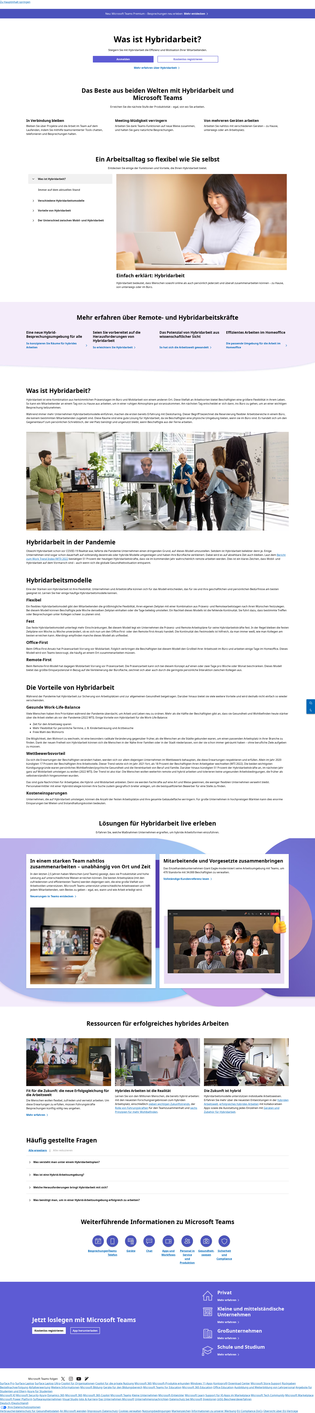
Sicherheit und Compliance (224, 1255)
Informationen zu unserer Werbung (213, 1411)
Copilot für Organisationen (78, 1383)
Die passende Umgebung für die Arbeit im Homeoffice (253, 345)
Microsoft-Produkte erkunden (171, 1383)
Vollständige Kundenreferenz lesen (186, 879)
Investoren (209, 1399)
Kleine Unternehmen (145, 1395)
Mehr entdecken (194, 13)
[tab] (59, 189)
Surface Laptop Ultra (48, 1383)
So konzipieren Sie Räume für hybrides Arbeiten (51, 345)
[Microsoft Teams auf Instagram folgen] (71, 1378)
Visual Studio (70, 1399)
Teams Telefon (112, 1253)
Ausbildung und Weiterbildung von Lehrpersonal (264, 1387)
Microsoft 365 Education (197, 1387)
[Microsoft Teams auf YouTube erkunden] (78, 1378)
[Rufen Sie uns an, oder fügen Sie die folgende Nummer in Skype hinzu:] (311, 710)
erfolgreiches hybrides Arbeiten (239, 1104)
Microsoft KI (7, 1395)
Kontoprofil (220, 1383)
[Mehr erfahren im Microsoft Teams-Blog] (86, 1378)
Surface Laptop (24, 1383)
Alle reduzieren (63, 1150)
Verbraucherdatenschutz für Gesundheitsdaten (29, 1411)
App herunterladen (85, 1330)
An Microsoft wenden (73, 1411)
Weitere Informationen (65, 1387)
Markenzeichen (181, 1411)
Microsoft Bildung (91, 1387)
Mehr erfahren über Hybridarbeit (155, 68)
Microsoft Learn (195, 1395)
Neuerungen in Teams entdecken (52, 896)
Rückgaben (289, 1383)
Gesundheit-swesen (206, 1253)
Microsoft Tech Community (267, 1395)
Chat (149, 1251)
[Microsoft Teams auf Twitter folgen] (63, 1378)
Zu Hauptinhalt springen (15, 2)
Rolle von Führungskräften (131, 1108)
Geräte (130, 1251)
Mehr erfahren (35, 1115)
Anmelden (123, 59)
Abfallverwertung (39, 1387)
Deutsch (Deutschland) (14, 1403)
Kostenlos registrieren (187, 59)
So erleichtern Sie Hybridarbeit (113, 347)
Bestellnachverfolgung (14, 1387)
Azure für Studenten (39, 1391)
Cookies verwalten (130, 1411)
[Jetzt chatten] (311, 703)
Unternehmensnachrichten (152, 1399)
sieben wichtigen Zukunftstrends (169, 1104)
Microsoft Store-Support (266, 1383)
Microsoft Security (27, 1395)
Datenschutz (110, 1411)
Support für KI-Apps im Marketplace (227, 1395)
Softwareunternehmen (47, 1399)
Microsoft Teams (120, 1395)
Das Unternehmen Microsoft (116, 1399)
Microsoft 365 (143, 1383)
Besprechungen (98, 1251)
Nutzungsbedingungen (156, 1411)
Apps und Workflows (168, 1253)
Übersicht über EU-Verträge (280, 1411)
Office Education (223, 1387)
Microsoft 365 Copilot (96, 1395)
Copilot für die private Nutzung (114, 1383)
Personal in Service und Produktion (187, 1256)
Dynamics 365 (55, 1395)
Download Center (239, 1383)
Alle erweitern (38, 1150)
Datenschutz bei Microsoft (185, 1399)
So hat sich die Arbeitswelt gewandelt (184, 347)
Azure (43, 1395)
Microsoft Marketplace (299, 1395)
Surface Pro (7, 1383)
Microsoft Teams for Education (162, 1387)
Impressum (94, 1411)
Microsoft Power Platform (16, 1399)
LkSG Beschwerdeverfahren (234, 1399)
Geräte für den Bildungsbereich (122, 1387)
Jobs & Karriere (88, 1399)
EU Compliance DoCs (250, 1411)
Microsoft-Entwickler (171, 1395)
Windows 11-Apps (201, 1383)
